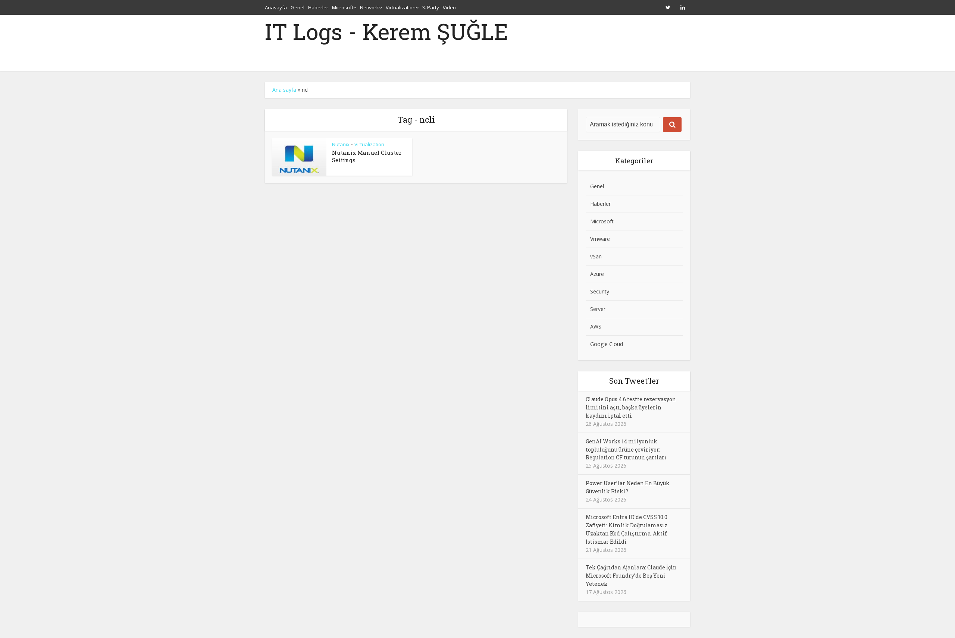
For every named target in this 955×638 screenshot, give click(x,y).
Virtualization (401, 7)
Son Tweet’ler (634, 381)
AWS (595, 326)
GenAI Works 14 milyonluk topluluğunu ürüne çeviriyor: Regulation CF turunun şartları (626, 449)
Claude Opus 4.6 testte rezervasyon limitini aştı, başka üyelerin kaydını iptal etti (631, 407)
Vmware (600, 238)
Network (369, 7)
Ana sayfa (284, 89)
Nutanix (341, 144)
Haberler (318, 7)
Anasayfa (276, 7)
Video (449, 7)
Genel (297, 7)
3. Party (430, 7)
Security (599, 291)
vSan (596, 256)
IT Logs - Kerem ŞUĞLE (386, 31)
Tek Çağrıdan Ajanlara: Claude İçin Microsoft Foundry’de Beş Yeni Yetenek (631, 575)
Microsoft (342, 7)
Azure (597, 273)
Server (597, 308)
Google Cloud (606, 344)
